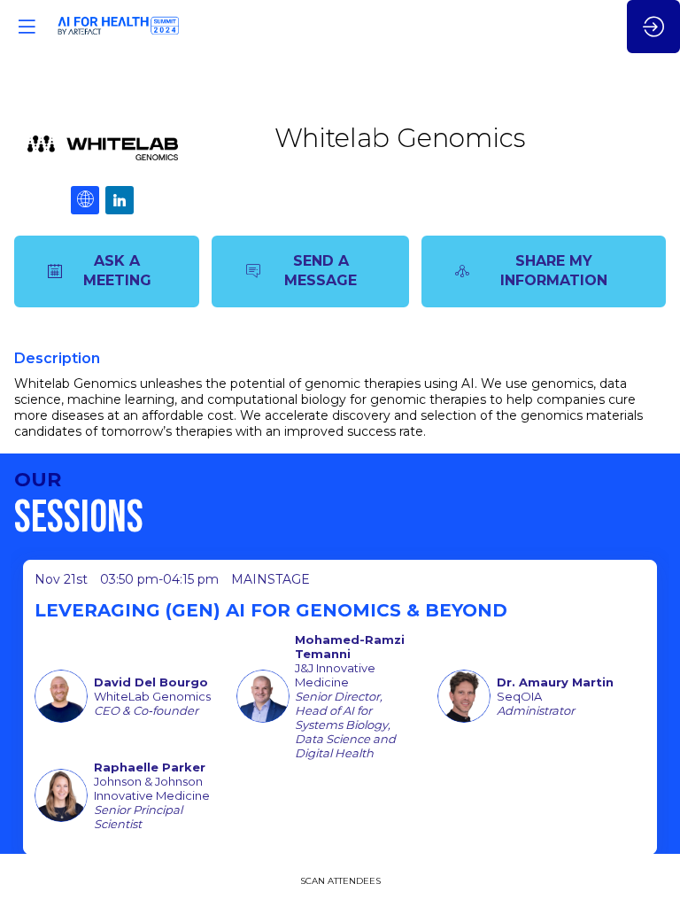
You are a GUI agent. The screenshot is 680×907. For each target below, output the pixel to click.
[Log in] (653, 26)
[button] (26, 26)
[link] (340, 880)
